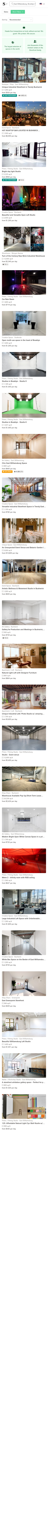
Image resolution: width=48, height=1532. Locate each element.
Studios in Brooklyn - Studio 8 (14, 422)
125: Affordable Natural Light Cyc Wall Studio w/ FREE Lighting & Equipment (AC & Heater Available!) (24, 1123)
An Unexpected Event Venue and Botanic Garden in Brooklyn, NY (23, 547)
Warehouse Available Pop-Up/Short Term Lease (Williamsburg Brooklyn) (21, 796)
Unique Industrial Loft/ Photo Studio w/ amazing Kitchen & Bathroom (22, 714)
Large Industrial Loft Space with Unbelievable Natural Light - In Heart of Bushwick (21, 918)
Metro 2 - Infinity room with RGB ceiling (18, 877)
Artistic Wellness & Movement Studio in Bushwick (23, 588)
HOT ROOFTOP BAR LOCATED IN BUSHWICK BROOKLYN (20, 130)
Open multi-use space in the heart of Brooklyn (21, 340)
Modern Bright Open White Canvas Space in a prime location (23, 836)
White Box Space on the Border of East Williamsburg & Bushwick (23, 959)
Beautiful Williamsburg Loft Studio (16, 1041)
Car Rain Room (8, 299)
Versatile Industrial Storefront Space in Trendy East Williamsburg (23, 506)
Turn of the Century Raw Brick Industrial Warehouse (23, 256)
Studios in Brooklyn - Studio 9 (14, 381)
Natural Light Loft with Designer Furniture (19, 673)
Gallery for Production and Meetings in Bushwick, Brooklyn (22, 629)
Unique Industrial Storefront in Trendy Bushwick (22, 87)
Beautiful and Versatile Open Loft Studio (18, 215)
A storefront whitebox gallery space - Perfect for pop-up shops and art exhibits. (24, 1082)
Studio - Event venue (10, 755)
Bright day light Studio (11, 171)
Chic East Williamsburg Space (14, 463)
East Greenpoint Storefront (13, 1000)
